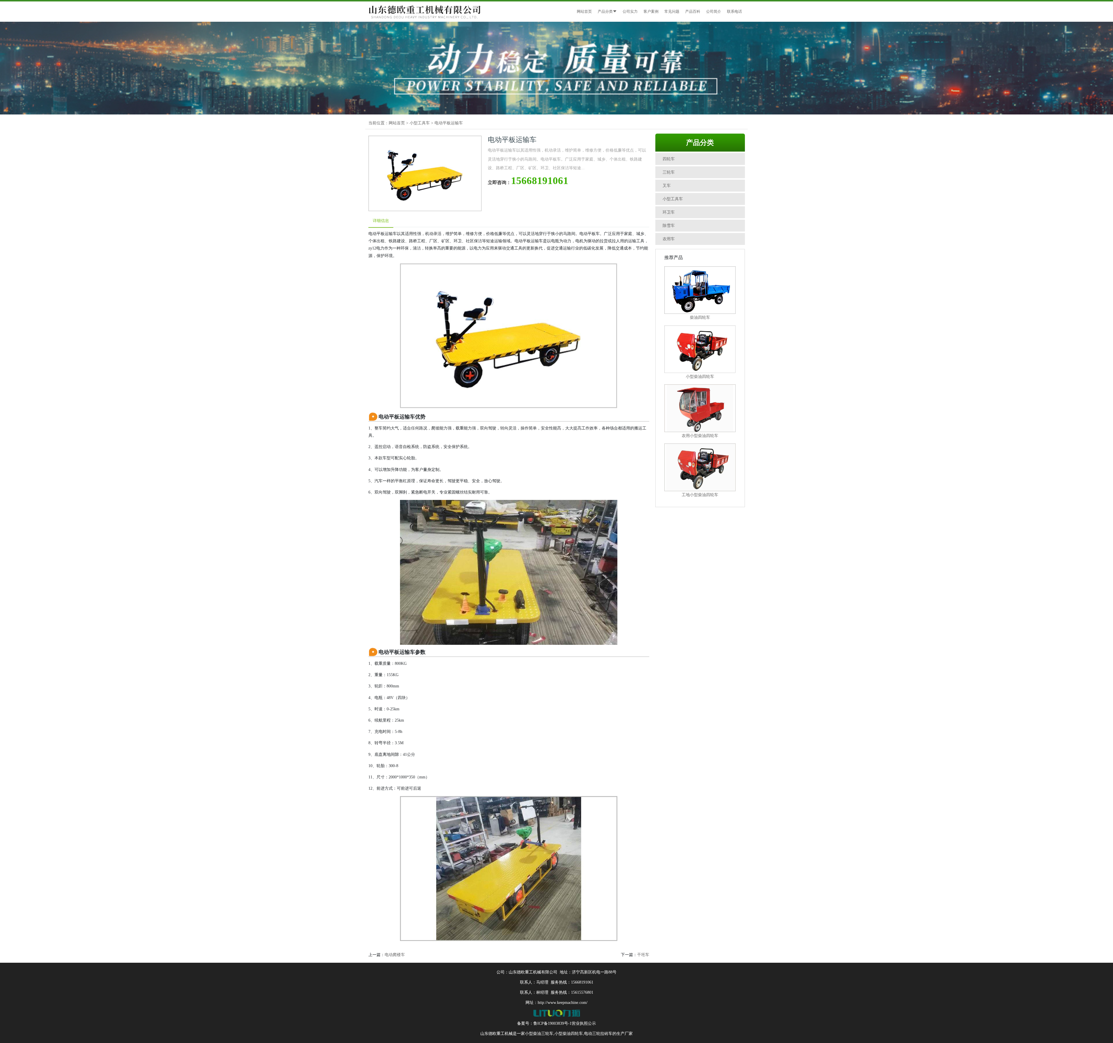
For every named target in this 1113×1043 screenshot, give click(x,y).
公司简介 (713, 11)
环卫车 (669, 212)
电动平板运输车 (448, 123)
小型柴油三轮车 (539, 1033)
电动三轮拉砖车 (598, 1033)
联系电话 (734, 11)
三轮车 (669, 172)
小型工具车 (420, 123)
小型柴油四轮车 (568, 1033)
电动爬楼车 (395, 955)
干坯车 (643, 955)
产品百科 (692, 11)
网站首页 (584, 11)
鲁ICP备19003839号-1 (552, 1023)
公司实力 (630, 11)
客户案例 (651, 11)
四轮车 (669, 159)
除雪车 (669, 225)
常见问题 (671, 11)
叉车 (667, 185)
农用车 (669, 239)
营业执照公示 (584, 1023)
